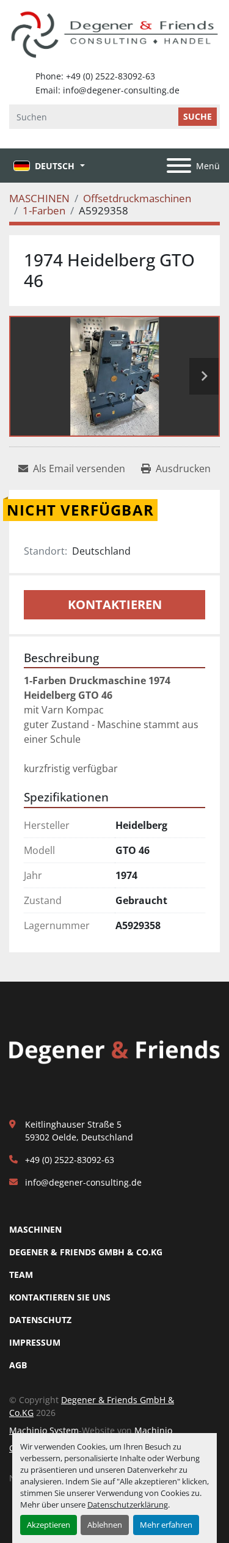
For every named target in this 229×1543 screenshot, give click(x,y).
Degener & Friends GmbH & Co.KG (85, 1252)
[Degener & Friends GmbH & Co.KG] (114, 1051)
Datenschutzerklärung (127, 1504)
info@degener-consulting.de (83, 1182)
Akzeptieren (48, 1524)
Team (21, 1274)
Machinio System (44, 1430)
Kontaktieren (115, 604)
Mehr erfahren (166, 1524)
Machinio (153, 1430)
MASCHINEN (35, 1229)
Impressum (34, 1342)
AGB (18, 1365)
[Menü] (179, 165)
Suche (197, 116)
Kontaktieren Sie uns (60, 1297)
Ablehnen (104, 1524)
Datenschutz (40, 1320)
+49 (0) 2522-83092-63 (69, 1159)
